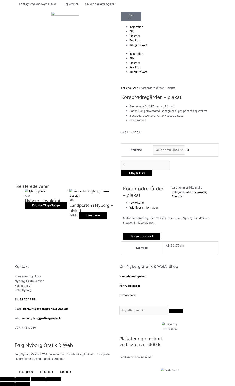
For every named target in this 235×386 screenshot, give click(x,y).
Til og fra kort (138, 45)
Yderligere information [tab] (144, 207)
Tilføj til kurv (137, 173)
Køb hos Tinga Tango (46, 205)
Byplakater (199, 192)
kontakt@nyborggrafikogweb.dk (45, 309)
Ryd (187, 150)
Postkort (135, 40)
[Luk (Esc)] (53, 379)
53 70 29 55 (28, 299)
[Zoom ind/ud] (7, 379)
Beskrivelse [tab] (137, 203)
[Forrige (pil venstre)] (7, 384)
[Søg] (176, 311)
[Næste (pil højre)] (22, 384)
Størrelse (136, 150)
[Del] (38, 379)
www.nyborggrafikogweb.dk (41, 318)
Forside (126, 88)
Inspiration (136, 27)
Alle (131, 31)
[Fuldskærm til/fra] (22, 379)
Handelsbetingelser (132, 276)
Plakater (134, 36)
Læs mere (93, 215)
